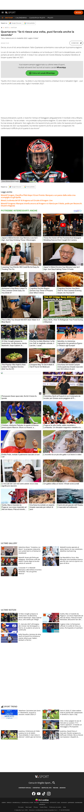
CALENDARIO (21, 17)
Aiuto (64, 807)
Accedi (78, 12)
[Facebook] (33, 795)
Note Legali (29, 807)
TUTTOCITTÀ (53, 802)
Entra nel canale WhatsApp (43, 73)
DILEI (58, 802)
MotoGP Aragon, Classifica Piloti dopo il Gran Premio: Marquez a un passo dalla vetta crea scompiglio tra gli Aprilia (38, 196)
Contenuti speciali (25, 788)
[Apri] (2, 12)
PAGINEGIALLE (16, 802)
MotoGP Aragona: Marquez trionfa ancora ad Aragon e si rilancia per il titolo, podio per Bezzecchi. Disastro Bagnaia (41, 204)
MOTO (7, 27)
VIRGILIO (9, 802)
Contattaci (36, 788)
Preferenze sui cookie (55, 807)
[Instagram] (49, 795)
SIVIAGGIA (64, 802)
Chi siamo (21, 807)
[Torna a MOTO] (2, 17)
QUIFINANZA (71, 802)
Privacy (36, 807)
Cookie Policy (43, 807)
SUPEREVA (42, 804)
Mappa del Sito (47, 788)
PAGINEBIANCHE (44, 802)
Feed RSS (55, 788)
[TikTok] (44, 795)
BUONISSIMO (78, 802)
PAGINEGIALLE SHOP (27, 802)
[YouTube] (38, 795)
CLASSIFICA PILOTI (37, 17)
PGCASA (36, 802)
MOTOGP (14, 27)
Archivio (63, 788)
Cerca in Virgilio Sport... (40, 782)
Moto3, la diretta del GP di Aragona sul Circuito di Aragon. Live (26, 200)
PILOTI (50, 17)
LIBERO (4, 802)
